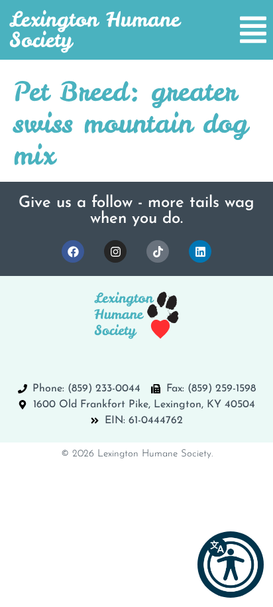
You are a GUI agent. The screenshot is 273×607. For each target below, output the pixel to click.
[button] (230, 564)
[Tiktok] (157, 251)
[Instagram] (115, 251)
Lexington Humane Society (94, 29)
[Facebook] (73, 251)
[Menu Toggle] (253, 30)
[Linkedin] (200, 251)
